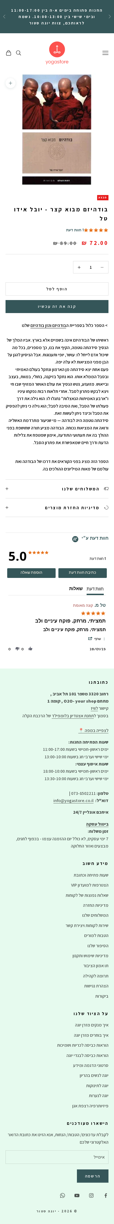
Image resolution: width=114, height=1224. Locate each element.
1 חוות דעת (75, 231)
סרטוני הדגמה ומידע (90, 1065)
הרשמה (93, 1176)
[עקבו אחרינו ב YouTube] (77, 1195)
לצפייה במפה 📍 (93, 730)
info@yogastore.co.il (73, 800)
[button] (96, 639)
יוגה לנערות (98, 1095)
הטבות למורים (96, 935)
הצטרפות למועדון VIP (89, 885)
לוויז (94, 708)
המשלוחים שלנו (95, 915)
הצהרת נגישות (96, 986)
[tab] (82, 573)
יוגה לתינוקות (97, 1086)
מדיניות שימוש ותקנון (90, 956)
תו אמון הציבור (95, 966)
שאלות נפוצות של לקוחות (87, 895)
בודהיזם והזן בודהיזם (48, 325)
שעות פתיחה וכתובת (91, 875)
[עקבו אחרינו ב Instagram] (91, 1195)
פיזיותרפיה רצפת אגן (90, 1106)
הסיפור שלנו (97, 946)
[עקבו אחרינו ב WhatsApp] (62, 1195)
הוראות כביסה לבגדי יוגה (87, 1055)
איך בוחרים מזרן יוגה (91, 1035)
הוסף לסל (57, 288)
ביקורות (101, 996)
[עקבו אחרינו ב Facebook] (105, 1195)
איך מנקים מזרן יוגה (91, 1025)
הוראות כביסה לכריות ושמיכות (82, 1045)
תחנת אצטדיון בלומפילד (73, 716)
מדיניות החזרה (95, 905)
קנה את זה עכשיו (57, 306)
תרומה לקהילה (95, 976)
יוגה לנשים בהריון (94, 1075)
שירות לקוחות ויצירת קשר (87, 925)
